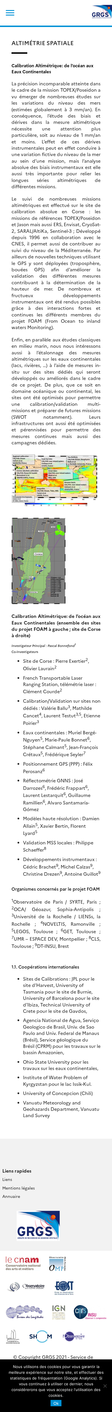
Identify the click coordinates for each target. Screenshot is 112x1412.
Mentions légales (18, 1188)
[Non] (105, 1386)
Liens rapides (16, 1170)
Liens (7, 1179)
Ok (56, 1403)
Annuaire (11, 1196)
